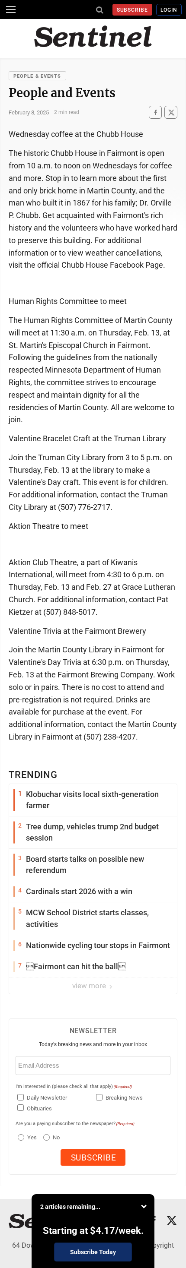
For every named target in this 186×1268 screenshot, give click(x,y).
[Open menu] (11, 9)
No (56, 1137)
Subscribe (132, 10)
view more (90, 985)
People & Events (37, 76)
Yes (31, 1137)
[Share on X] (171, 112)
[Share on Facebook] (155, 112)
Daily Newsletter (47, 1097)
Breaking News (124, 1097)
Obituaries (39, 1108)
